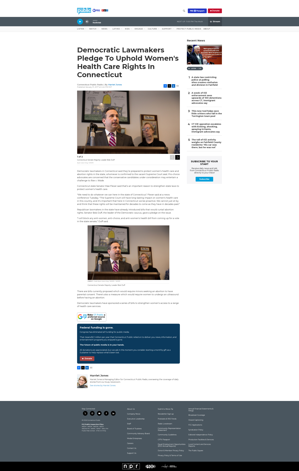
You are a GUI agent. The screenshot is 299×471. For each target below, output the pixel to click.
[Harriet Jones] (82, 381)
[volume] (87, 21)
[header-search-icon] (184, 11)
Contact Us (131, 448)
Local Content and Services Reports (199, 445)
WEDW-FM (86, 428)
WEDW (95, 426)
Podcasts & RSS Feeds (167, 419)
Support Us (131, 453)
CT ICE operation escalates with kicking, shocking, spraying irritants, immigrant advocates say (206, 128)
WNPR (93, 428)
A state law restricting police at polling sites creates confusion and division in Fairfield (205, 81)
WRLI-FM (105, 428)
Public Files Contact (88, 431)
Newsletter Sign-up (166, 414)
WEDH (84, 426)
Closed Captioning (195, 420)
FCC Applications (195, 425)
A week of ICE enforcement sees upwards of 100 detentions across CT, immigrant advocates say (206, 98)
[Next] (177, 157)
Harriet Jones (115, 84)
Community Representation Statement (169, 429)
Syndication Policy (195, 430)
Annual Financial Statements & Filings (200, 410)
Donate (216, 11)
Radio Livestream (165, 424)
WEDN (89, 426)
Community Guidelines (167, 435)
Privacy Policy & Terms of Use (170, 456)
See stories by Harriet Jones (103, 385)
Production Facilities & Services (201, 440)
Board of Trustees (134, 429)
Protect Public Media (189, 29)
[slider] (90, 21)
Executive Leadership (136, 419)
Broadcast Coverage (196, 415)
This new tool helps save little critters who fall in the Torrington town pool (207, 113)
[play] (80, 21)
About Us (131, 409)
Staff (129, 424)
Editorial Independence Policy (200, 435)
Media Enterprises (134, 438)
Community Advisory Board (138, 434)
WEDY (101, 426)
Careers (130, 443)
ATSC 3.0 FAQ (101, 431)
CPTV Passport (164, 440)
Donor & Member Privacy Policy (171, 451)
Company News (133, 414)
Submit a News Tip (165, 409)
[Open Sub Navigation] (86, 29)
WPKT (98, 428)
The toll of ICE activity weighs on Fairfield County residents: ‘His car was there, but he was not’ (206, 144)
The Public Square (195, 451)
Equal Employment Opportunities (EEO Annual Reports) (171, 445)
